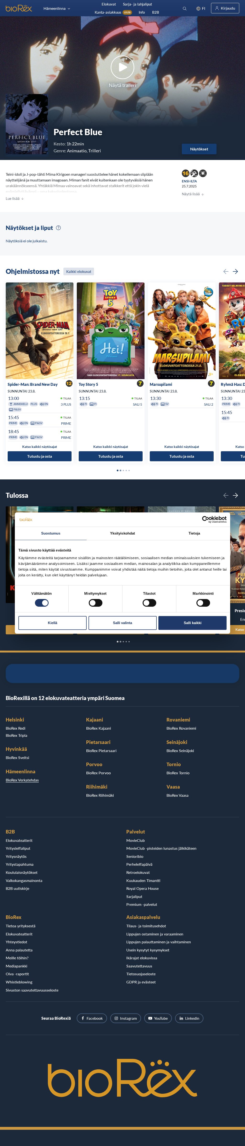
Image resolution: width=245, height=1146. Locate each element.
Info (142, 12)
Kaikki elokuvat (78, 271)
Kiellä (52, 623)
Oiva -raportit (17, 973)
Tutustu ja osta (39, 456)
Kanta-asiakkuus (113, 12)
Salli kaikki (192, 623)
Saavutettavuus (139, 966)
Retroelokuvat (138, 872)
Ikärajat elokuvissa (141, 957)
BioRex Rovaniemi (181, 728)
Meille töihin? (17, 957)
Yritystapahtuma (19, 864)
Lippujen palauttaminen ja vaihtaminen (158, 941)
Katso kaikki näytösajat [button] (39, 447)
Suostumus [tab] (51, 533)
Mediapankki (16, 966)
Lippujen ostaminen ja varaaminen (154, 934)
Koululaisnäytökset (22, 872)
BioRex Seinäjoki (180, 750)
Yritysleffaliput (18, 848)
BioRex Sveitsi (17, 757)
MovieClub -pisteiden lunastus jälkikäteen (161, 848)
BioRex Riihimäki (100, 795)
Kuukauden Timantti (143, 880)
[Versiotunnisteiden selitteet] (58, 227)
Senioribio (134, 856)
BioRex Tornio (178, 772)
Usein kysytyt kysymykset (147, 950)
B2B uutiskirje (17, 888)
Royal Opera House (142, 888)
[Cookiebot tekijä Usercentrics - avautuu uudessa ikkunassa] (206, 519)
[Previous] (226, 271)
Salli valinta (122, 623)
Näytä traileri (122, 85)
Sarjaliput (134, 896)
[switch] (95, 603)
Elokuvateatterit (19, 840)
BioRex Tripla (16, 735)
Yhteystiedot (16, 941)
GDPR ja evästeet (141, 982)
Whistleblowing (19, 982)
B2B (155, 12)
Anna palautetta (19, 950)
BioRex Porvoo (98, 772)
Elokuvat (109, 4)
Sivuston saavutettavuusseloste (32, 990)
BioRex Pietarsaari (101, 750)
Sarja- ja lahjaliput (137, 4)
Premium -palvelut (141, 904)
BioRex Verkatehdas (22, 780)
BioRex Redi (15, 728)
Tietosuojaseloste (141, 973)
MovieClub (135, 840)
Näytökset (199, 149)
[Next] (235, 271)
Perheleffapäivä (139, 864)
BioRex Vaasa (178, 795)
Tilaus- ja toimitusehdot (146, 925)
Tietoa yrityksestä (20, 925)
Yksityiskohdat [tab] (122, 533)
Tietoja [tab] (194, 533)
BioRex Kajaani (98, 728)
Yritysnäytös (16, 856)
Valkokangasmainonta (24, 880)
